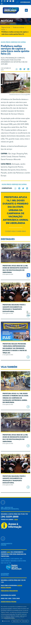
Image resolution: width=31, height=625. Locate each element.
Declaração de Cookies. (9, 618)
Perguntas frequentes (9, 591)
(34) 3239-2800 (9, 517)
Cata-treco (6, 42)
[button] (26, 10)
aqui (16, 519)
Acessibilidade (25, 2)
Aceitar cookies (24, 621)
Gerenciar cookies (6, 621)
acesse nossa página (8, 601)
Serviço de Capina (19, 42)
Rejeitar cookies (16, 621)
